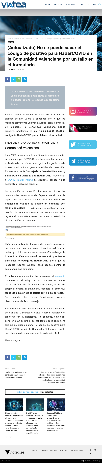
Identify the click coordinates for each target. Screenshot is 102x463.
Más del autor (46, 392)
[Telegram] (24, 79)
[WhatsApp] (18, 79)
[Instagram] (95, 450)
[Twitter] (13, 79)
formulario (60, 276)
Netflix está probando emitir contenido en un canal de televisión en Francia (16, 375)
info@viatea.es (85, 461)
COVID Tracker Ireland (20, 179)
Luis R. (13, 69)
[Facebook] (7, 79)
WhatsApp (96, 461)
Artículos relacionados (27, 392)
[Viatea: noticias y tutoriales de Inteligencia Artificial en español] (13, 4)
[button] (99, 4)
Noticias (16, 38)
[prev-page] (6, 437)
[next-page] (10, 437)
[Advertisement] (83, 89)
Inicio (9, 38)
